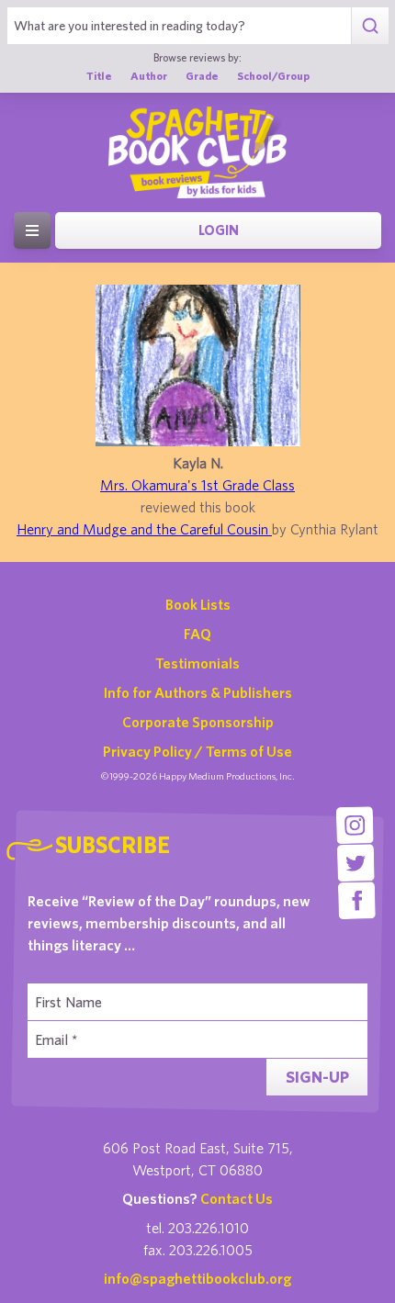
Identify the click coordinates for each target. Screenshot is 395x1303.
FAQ (197, 633)
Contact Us (236, 1198)
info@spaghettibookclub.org (197, 1278)
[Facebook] (357, 900)
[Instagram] (355, 825)
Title (99, 75)
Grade (202, 75)
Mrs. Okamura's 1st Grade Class (197, 485)
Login (218, 230)
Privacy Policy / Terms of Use (197, 751)
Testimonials (197, 663)
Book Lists (198, 604)
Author (148, 75)
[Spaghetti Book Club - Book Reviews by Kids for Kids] (197, 152)
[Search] (370, 25)
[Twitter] (356, 863)
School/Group (273, 75)
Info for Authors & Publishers (198, 692)
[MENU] (32, 230)
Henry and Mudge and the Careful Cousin (144, 529)
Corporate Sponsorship (198, 721)
